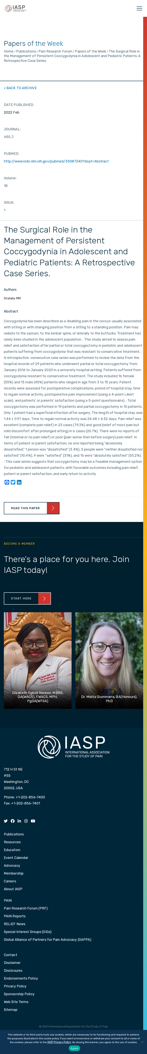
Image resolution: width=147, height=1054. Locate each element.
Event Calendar (16, 858)
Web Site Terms (16, 1002)
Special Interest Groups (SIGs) (27, 932)
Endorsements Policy (21, 979)
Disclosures (13, 971)
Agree (74, 1048)
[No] (142, 1042)
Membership (14, 874)
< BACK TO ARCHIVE (20, 88)
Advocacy (12, 866)
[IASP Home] (15, 8)
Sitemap (10, 1010)
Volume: (10, 178)
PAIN (8, 901)
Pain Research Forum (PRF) (26, 908)
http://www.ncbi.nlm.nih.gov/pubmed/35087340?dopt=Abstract (56, 161)
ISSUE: (9, 202)
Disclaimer (12, 963)
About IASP (13, 889)
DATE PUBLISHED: (19, 105)
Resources (12, 842)
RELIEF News (14, 924)
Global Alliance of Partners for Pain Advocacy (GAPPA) (47, 940)
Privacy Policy (15, 986)
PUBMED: (11, 154)
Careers (10, 881)
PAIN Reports (14, 916)
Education (12, 850)
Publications (14, 834)
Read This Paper (25, 508)
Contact (10, 955)
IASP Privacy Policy (59, 1042)
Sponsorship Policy (19, 994)
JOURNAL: (12, 129)
